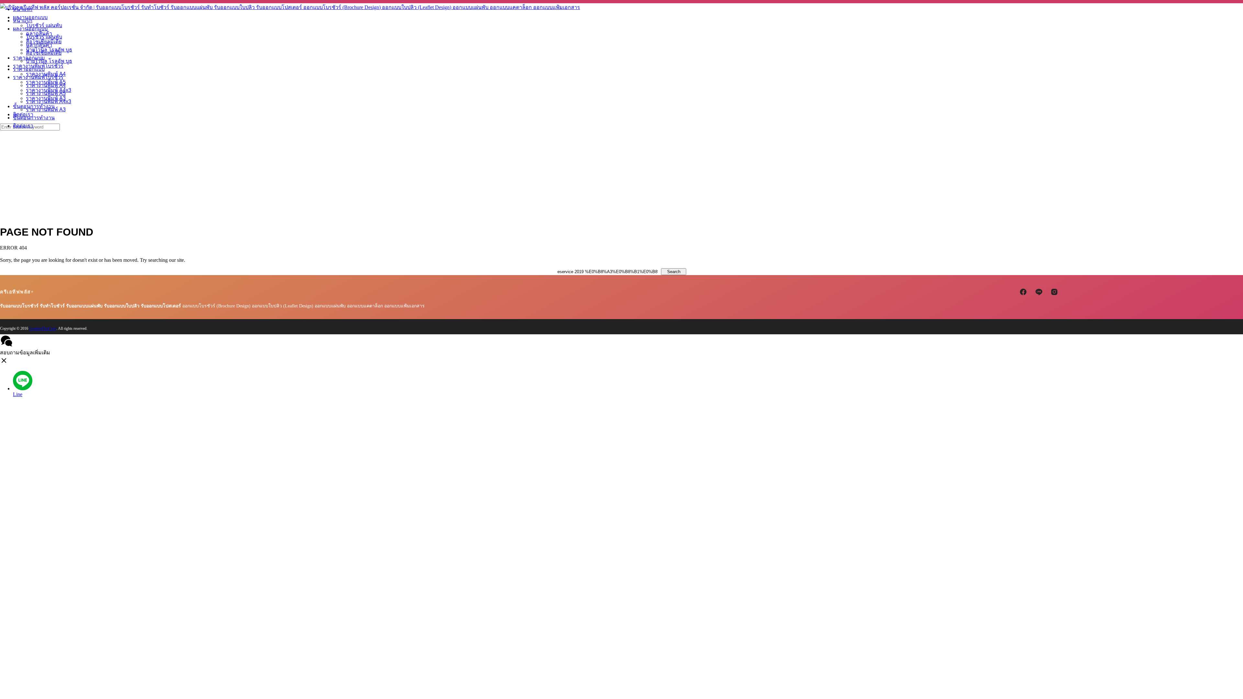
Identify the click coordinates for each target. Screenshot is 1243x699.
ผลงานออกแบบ (30, 28)
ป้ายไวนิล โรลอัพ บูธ (49, 61)
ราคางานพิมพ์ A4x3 (48, 101)
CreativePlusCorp (42, 328)
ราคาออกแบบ (29, 69)
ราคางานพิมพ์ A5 (46, 93)
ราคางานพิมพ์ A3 (46, 109)
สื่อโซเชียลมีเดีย (44, 53)
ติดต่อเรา (23, 125)
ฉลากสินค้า (39, 45)
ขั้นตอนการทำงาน (34, 117)
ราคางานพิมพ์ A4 (46, 85)
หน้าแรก (22, 20)
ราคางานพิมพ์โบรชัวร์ (38, 77)
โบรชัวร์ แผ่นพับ (44, 36)
